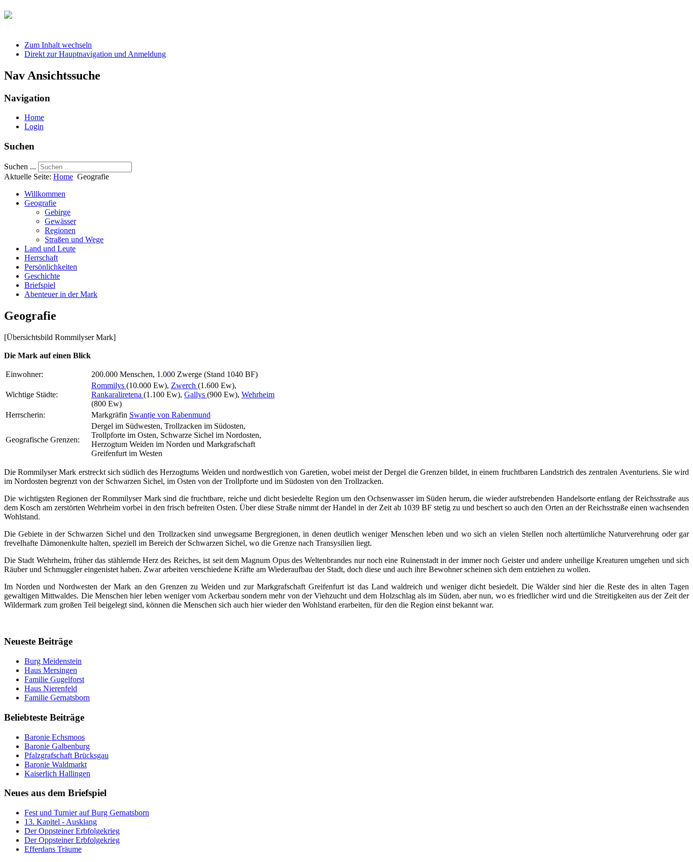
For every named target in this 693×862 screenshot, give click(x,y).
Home (34, 117)
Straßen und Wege (74, 239)
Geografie (40, 203)
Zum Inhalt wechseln (58, 45)
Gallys (195, 394)
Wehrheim (257, 394)
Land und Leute (50, 248)
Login (34, 126)
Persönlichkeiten (50, 267)
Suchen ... (20, 166)
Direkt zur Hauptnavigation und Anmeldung (95, 54)
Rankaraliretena (117, 394)
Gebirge (58, 212)
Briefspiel (39, 285)
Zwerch (184, 385)
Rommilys (108, 385)
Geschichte (42, 276)
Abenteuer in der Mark (60, 294)
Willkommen (44, 194)
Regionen (60, 230)
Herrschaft (41, 257)
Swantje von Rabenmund (170, 414)
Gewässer (60, 221)
